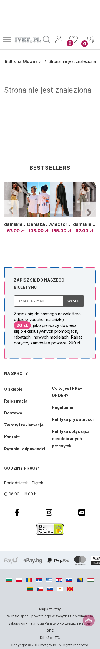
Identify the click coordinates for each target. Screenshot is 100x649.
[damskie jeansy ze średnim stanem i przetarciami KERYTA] (15, 199)
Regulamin (62, 407)
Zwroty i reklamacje (24, 425)
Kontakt (12, 437)
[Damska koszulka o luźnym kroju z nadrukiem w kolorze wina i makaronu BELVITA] (38, 199)
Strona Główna (23, 61)
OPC (50, 630)
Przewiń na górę (88, 620)
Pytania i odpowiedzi (24, 448)
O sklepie (13, 389)
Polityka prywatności (73, 419)
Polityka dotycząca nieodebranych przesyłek (71, 438)
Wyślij (74, 301)
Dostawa (13, 413)
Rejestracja (16, 401)
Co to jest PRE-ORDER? (67, 392)
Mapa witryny (50, 609)
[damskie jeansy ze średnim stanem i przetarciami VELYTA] (84, 199)
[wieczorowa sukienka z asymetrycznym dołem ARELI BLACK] (61, 199)
